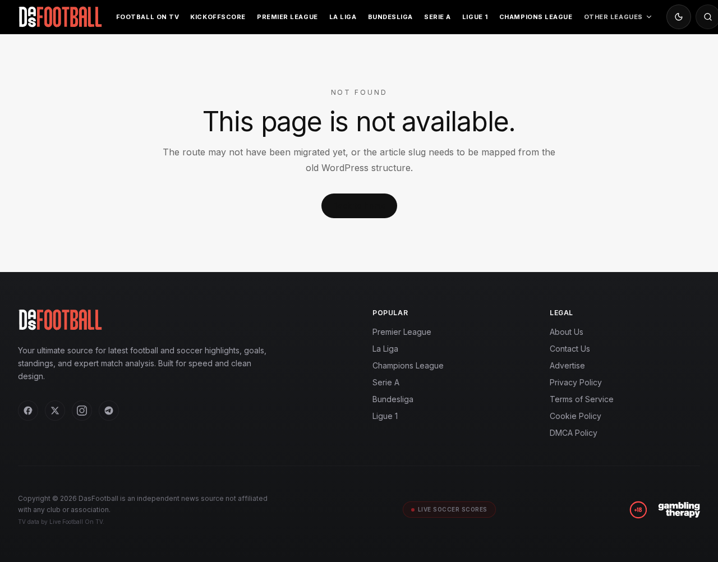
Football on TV (148, 17)
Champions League (536, 17)
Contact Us (570, 348)
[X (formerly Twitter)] (55, 410)
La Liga (343, 17)
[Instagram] (82, 410)
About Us (566, 332)
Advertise (567, 365)
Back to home (359, 205)
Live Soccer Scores (452, 509)
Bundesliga (390, 17)
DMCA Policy (573, 432)
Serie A (437, 17)
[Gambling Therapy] (679, 510)
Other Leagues (613, 17)
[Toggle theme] (678, 16)
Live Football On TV (76, 521)
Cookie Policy (575, 416)
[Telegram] (109, 410)
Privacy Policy (576, 382)
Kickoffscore (218, 17)
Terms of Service (582, 399)
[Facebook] (28, 410)
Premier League (287, 17)
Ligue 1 (475, 17)
